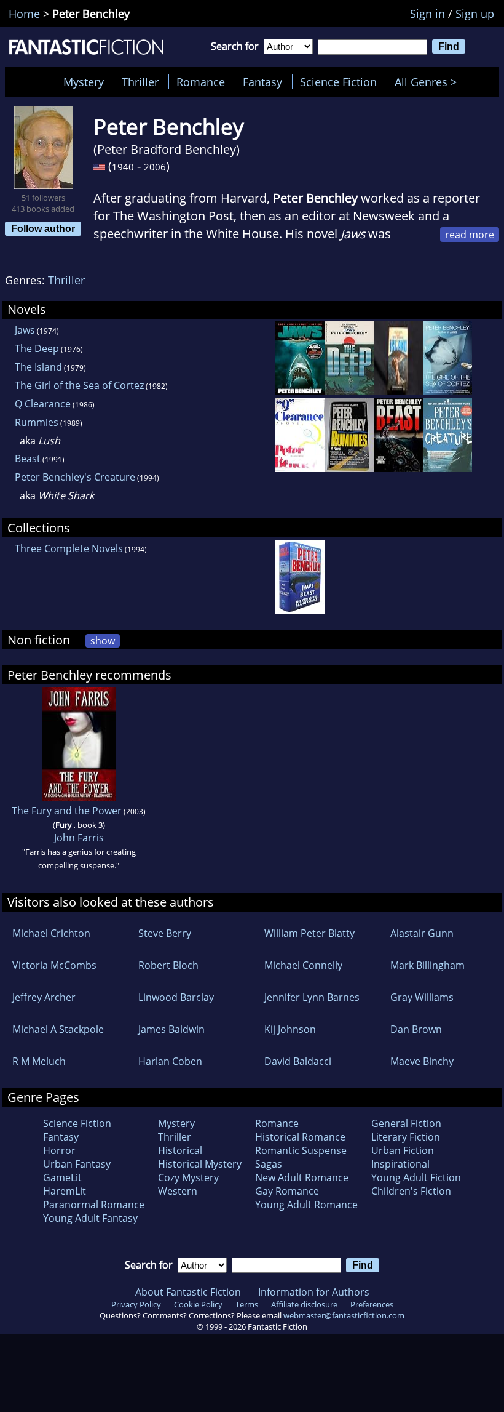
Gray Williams (422, 997)
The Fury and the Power (67, 810)
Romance (200, 81)
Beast (28, 458)
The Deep (37, 348)
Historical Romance (300, 1137)
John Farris (79, 837)
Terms (246, 1304)
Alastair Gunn (422, 933)
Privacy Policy (136, 1304)
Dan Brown (416, 1029)
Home (24, 13)
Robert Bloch (168, 965)
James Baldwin (171, 1029)
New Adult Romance (301, 1177)
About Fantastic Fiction (188, 1292)
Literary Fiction (405, 1137)
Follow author (43, 228)
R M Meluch (39, 1061)
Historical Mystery (200, 1164)
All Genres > (429, 81)
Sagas (268, 1164)
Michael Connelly (303, 965)
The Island (38, 367)
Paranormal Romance (93, 1204)
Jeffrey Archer (44, 997)
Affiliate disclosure (304, 1304)
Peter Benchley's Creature (75, 477)
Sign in (427, 13)
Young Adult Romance (306, 1204)
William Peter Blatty (309, 933)
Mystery (83, 81)
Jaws (25, 330)
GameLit (62, 1177)
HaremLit (64, 1191)
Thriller (140, 81)
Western (177, 1191)
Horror (59, 1150)
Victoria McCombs (54, 965)
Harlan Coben (170, 1061)
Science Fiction (338, 81)
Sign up (474, 13)
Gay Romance (287, 1191)
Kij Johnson (290, 1029)
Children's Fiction (411, 1191)
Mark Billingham (427, 965)
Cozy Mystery (188, 1177)
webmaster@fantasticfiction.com (343, 1315)
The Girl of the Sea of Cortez (79, 385)
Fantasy (262, 81)
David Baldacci (297, 1061)
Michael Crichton (51, 933)
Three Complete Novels (69, 548)
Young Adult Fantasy (90, 1218)
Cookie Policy (198, 1304)
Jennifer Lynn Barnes (312, 997)
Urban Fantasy (77, 1164)
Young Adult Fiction (416, 1177)
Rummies (36, 422)
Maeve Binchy (422, 1061)
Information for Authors (313, 1292)
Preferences (371, 1304)
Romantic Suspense (301, 1150)
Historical (180, 1150)
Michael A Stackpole (58, 1029)
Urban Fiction (402, 1150)
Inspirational (400, 1164)
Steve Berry (164, 933)
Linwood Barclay (176, 997)
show (102, 641)
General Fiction (406, 1123)
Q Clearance (43, 404)
